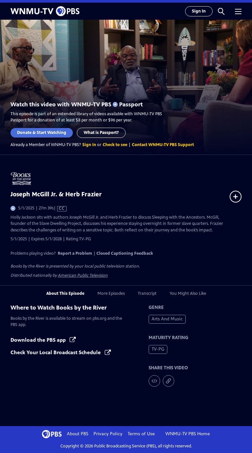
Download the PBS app (38, 340)
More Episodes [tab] (111, 293)
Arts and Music (167, 319)
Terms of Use (141, 434)
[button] (221, 11)
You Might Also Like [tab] (188, 293)
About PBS (77, 434)
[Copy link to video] (168, 381)
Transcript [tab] (147, 293)
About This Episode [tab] (65, 293)
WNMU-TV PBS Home (187, 434)
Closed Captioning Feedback (124, 253)
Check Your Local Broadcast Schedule (56, 352)
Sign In (199, 11)
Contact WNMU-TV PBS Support (163, 144)
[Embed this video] (154, 381)
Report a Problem (75, 253)
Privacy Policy (108, 434)
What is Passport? (101, 132)
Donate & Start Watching (41, 132)
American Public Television (83, 275)
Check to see (115, 144)
